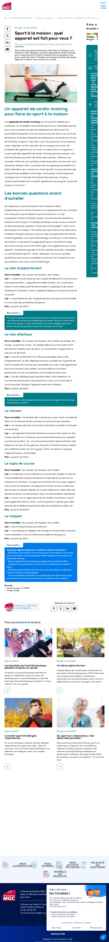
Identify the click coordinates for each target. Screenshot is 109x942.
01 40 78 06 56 (28, 910)
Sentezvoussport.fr (14, 588)
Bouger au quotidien (45, 18)
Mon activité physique (22, 18)
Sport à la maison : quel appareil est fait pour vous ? (79, 18)
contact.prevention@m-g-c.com (35, 913)
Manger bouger (13, 590)
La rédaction (25, 608)
